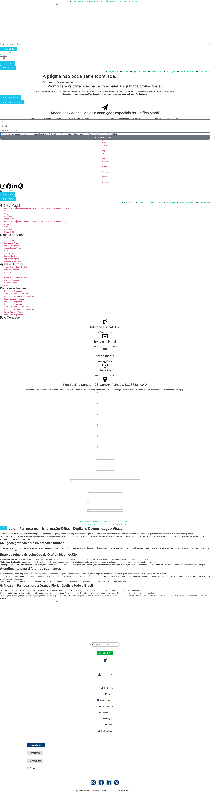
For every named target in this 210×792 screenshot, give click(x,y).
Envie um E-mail (105, 341)
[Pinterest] (21, 186)
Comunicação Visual (12, 248)
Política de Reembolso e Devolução (19, 296)
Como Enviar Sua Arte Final (15, 267)
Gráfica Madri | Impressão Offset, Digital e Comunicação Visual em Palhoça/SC (37, 208)
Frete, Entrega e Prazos (14, 299)
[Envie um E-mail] (105, 336)
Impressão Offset (11, 243)
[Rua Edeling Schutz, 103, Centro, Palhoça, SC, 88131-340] (105, 379)
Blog (6, 213)
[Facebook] (8, 186)
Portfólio (8, 216)
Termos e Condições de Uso (16, 294)
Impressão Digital (11, 245)
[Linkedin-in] (15, 186)
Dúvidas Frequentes (12, 269)
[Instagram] (2, 186)
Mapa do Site (9, 219)
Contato (7, 275)
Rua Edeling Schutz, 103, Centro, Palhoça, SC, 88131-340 (105, 385)
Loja (6, 238)
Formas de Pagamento (13, 301)
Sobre (6, 211)
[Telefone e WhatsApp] (105, 322)
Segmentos (9, 240)
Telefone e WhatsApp (105, 327)
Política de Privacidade (13, 291)
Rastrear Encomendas (13, 272)
